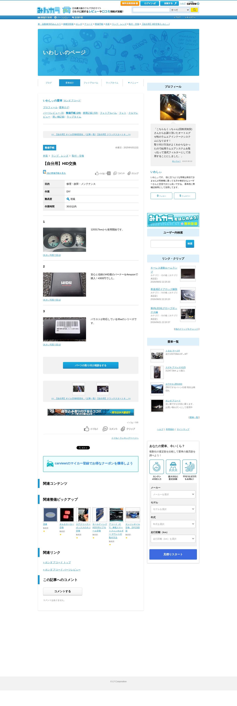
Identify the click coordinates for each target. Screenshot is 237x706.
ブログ (48, 83)
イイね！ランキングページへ (124, 438)
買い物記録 (58, 116)
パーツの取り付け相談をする (91, 365)
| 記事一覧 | (91, 134)
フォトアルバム (91, 83)
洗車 (45, 524)
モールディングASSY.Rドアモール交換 (99, 527)
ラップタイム (112, 83)
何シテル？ (176, 161)
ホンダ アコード (72, 100)
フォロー (161, 195)
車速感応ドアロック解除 (164, 289)
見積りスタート (173, 554)
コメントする (62, 591)
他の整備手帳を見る (56, 173)
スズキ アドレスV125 (176, 367)
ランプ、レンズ (119, 24)
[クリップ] (133, 173)
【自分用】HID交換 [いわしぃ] (155, 24)
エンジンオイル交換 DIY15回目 (132, 527)
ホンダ (79, 24)
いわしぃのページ (64, 52)
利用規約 (170, 429)
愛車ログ (64, 107)
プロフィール (50, 107)
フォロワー (185, 195)
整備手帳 (99, 24)
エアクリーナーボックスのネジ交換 (83, 527)
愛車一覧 (194, 417)
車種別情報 (68, 24)
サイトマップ (183, 429)
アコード (88, 24)
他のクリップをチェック (186, 329)
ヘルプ (183, 3)
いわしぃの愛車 (52, 100)
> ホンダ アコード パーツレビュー (62, 569)
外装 (107, 24)
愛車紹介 (70, 83)
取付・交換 (134, 24)
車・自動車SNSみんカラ (49, 24)
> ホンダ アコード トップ (57, 562)
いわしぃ (156, 171)
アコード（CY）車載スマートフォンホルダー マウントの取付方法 (116, 531)
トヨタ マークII (173, 351)
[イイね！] (100, 173)
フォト (122, 113)
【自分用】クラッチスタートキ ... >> (113, 134)
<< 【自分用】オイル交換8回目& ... (68, 134)
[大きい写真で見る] (52, 255)
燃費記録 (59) (90, 113)
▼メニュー (133, 83)
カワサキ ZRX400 (174, 384)
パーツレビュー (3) (53, 113)
